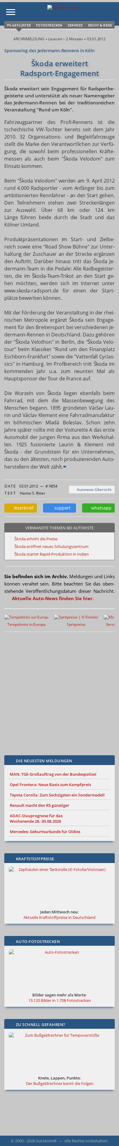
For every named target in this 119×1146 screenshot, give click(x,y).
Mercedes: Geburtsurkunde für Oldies (45, 831)
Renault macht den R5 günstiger (39, 805)
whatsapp (100, 508)
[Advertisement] (59, 689)
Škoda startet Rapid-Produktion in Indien (51, 554)
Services (75, 25)
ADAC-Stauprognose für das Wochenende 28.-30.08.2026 (36, 818)
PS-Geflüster (19, 25)
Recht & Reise (100, 25)
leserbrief (22, 508)
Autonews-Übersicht (93, 489)
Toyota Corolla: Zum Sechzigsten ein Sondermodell (57, 795)
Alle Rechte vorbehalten (85, 1141)
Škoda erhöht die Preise (35, 539)
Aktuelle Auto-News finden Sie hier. (53, 598)
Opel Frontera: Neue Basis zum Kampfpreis (50, 784)
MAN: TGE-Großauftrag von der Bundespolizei (53, 774)
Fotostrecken (49, 25)
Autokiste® (46, 1141)
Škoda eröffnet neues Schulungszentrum (51, 546)
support (61, 508)
